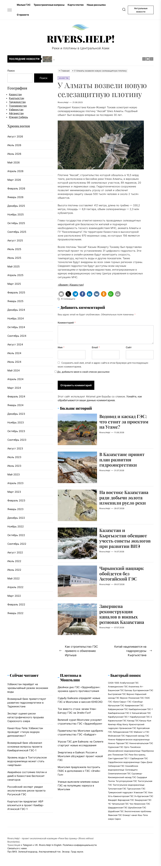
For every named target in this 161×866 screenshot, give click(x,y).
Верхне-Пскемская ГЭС (132, 698)
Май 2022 (13, 578)
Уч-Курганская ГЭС (143, 796)
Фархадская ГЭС (126, 800)
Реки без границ (137, 754)
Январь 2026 (15, 197)
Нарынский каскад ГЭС (137, 735)
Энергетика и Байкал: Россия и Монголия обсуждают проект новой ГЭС (80, 756)
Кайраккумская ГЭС (118, 709)
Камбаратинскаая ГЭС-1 (141, 709)
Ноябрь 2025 (15, 214)
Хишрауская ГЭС (143, 800)
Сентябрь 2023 (16, 439)
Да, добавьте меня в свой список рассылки (83, 371)
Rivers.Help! (80, 38)
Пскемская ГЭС (120, 754)
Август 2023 (15, 448)
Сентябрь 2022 (16, 543)
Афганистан (16, 113)
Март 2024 (14, 387)
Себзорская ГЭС (116, 766)
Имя (61, 347)
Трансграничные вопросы (49, 4)
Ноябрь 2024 (15, 318)
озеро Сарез (114, 819)
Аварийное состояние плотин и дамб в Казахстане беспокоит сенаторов (27, 776)
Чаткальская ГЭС (120, 803)
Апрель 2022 (15, 587)
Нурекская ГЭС (115, 747)
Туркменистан (18, 105)
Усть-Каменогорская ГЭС (120, 796)
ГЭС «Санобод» (135, 701)
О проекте (23, 14)
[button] (61, 294)
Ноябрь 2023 (15, 422)
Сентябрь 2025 (16, 231)
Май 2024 (13, 370)
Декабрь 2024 (16, 309)
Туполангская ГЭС (117, 788)
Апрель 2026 (15, 171)
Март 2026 (14, 179)
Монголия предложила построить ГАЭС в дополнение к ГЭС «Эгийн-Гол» (79, 770)
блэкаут (127, 815)
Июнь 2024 (14, 361)
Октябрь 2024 (16, 327)
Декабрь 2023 (16, 413)
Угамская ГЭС (140, 792)
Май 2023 (13, 474)
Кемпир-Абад (115, 724)
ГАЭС (147, 698)
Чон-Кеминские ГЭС (139, 803)
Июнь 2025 (14, 257)
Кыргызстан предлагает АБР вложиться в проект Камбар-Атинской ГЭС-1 (25, 805)
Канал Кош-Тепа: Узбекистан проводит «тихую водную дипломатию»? (25, 732)
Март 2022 (14, 595)
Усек (150, 792)
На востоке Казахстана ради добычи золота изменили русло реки (123, 497)
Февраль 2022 (16, 604)
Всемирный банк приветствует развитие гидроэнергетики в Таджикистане (26, 702)
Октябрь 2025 (16, 223)
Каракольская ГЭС (117, 720)
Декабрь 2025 (16, 205)
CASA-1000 (113, 682)
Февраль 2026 (16, 188)
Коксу (125, 724)
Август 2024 (15, 344)
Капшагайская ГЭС (141, 713)
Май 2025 (13, 266)
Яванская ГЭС (115, 815)
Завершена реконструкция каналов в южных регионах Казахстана (121, 614)
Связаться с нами (17, 848)
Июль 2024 (14, 353)
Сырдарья (142, 777)
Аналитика (133, 686)
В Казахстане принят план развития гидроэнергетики (121, 459)
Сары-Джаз (146, 762)
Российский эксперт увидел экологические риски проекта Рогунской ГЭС (26, 790)
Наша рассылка (96, 4)
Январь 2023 (15, 509)
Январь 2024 (15, 405)
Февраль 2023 (16, 500)
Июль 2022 (14, 561)
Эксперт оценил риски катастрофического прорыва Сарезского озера (25, 717)
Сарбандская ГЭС (139, 758)
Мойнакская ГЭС (116, 735)
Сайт (129, 347)
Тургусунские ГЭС (136, 788)
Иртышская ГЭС (116, 705)
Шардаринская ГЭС (117, 807)
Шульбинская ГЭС (137, 807)
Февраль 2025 (16, 292)
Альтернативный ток (50, 851)
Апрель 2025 (15, 275)
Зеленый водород (27, 851)
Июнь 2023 (14, 465)
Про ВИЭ (12, 851)
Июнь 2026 (14, 153)
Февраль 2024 (16, 396)
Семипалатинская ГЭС (119, 773)
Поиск (11, 70)
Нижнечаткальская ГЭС (141, 743)
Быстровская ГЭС (117, 694)
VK (36, 845)
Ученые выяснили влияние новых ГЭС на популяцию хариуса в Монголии (78, 785)
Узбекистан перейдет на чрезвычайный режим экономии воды (27, 688)
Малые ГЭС (24, 4)
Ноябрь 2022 (15, 526)
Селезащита (69, 299)
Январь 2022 (15, 613)
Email (96, 347)
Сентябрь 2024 (16, 335)
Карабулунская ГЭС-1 (118, 717)
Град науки (77, 851)
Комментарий (67, 322)
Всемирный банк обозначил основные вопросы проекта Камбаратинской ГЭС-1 (24, 746)
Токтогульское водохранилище (128, 785)
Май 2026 (13, 162)
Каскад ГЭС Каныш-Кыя (139, 720)
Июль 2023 (14, 457)
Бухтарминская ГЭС (143, 690)
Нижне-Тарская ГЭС (118, 743)
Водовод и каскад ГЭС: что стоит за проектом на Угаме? (123, 421)
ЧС (109, 803)
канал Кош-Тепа (139, 815)
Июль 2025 (14, 249)
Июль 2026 (14, 145)
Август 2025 (15, 240)
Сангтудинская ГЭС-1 (118, 758)
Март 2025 (14, 283)
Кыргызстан (16, 98)
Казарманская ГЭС (134, 705)
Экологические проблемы (137, 811)
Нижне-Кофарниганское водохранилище (129, 739)
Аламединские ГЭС (118, 686)
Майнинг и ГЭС (141, 732)
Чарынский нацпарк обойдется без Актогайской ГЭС (121, 573)
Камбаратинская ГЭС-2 (119, 713)
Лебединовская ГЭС (123, 732)
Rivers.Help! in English (50, 845)
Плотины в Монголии (70, 677)
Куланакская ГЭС (127, 728)
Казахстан (15, 94)
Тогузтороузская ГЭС (126, 781)
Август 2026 (15, 136)
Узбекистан (16, 109)
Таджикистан (17, 102)
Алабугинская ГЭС (129, 682)
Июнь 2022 (14, 569)
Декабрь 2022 (16, 517)
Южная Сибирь (18, 117)
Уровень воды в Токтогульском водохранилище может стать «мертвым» (27, 761)
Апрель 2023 (15, 483)
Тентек (111, 781)
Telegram (27, 845)
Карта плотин (76, 4)
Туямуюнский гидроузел (120, 792)
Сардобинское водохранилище (124, 762)
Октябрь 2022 (16, 535)
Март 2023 (14, 491)
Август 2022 (15, 552)
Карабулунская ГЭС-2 (141, 717)
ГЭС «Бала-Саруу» (117, 701)
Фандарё (112, 800)
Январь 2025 (15, 301)
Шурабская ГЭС (116, 811)
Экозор (66, 851)
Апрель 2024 (15, 379)
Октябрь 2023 (16, 431)
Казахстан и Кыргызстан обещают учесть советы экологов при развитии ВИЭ (125, 538)
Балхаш (128, 690)
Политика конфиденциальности (80, 845)
